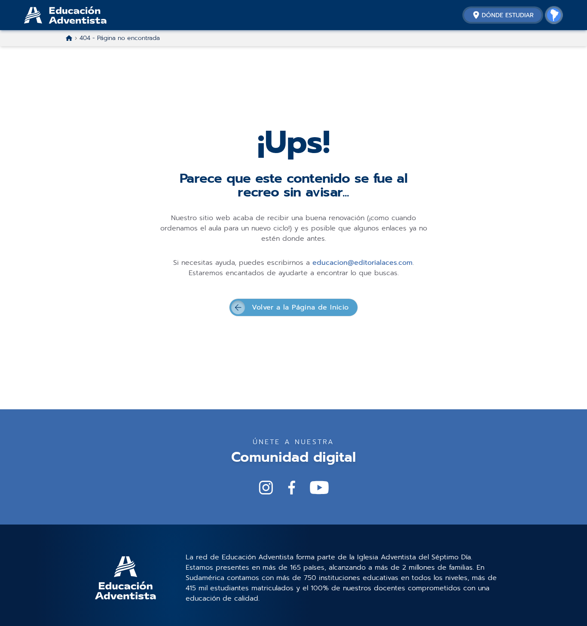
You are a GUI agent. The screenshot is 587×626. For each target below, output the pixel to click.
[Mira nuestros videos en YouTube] (319, 487)
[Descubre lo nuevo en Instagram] (266, 487)
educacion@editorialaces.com (362, 263)
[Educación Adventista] (88, 15)
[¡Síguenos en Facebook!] (292, 487)
